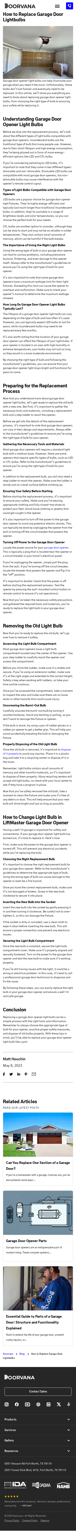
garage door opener (56, 547)
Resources (11, 1451)
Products (10, 1419)
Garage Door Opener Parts (26, 1241)
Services (10, 1430)
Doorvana (8, 1354)
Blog (22, 1354)
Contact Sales (38, 1391)
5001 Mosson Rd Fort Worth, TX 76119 (28, 1463)
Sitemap (45, 1520)
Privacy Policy (11, 1520)
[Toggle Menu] (57, 6)
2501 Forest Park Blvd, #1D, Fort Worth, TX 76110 (35, 1470)
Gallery (9, 1440)
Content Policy (30, 1520)
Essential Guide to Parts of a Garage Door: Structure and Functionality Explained (34, 1322)
